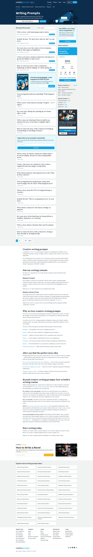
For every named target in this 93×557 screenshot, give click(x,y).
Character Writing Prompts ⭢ (24, 471)
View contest (67, 80)
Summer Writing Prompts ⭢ (44, 512)
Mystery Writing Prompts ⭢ (23, 499)
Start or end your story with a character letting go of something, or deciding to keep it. (35, 130)
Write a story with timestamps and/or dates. (33, 32)
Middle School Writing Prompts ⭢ (66, 494)
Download (51, 86)
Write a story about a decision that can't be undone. (35, 225)
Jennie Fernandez (62, 100)
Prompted (43, 77)
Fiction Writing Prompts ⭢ (64, 480)
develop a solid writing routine (41, 386)
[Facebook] (74, 547)
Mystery (25, 343)
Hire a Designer (19, 534)
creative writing (33, 252)
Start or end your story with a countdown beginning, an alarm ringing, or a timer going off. (34, 67)
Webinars (43, 538)
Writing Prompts (69, 533)
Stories (55, 2)
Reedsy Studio (56, 531)
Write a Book (56, 533)
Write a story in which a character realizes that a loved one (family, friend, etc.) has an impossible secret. (34, 155)
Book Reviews (68, 531)
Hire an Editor (19, 533)
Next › (30, 240)
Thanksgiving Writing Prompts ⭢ (24, 517)
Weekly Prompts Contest (27, 6)
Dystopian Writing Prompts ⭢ (65, 476)
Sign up (69, 2)
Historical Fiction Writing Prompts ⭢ (46, 490)
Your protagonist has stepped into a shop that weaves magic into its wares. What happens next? (35, 182)
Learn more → (25, 451)
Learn (59, 2)
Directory (18, 6)
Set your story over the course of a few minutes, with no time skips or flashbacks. (34, 49)
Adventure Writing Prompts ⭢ (45, 467)
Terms (20, 551)
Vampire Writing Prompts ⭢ (23, 523)
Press (29, 534)
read (69, 100)
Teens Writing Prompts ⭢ (64, 512)
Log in (75, 2)
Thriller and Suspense (29, 346)
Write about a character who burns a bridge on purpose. (34, 208)
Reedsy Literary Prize (40, 6)
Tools (64, 2)
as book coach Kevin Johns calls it (38, 406)
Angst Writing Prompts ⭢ (64, 467)
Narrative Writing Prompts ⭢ (44, 499)
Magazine (49, 6)
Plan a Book (55, 534)
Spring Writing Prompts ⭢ (23, 512)
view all (75, 85)
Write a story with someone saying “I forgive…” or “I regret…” (35, 104)
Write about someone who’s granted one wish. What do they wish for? (35, 174)
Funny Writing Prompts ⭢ (44, 485)
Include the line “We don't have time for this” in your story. (36, 40)
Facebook (71, 133)
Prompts (49, 2)
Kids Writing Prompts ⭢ (43, 494)
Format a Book (56, 536)
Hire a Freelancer (20, 531)
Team (29, 533)
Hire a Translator (20, 540)
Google (62, 133)
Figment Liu (61, 106)
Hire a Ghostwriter (20, 538)
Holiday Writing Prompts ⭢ (64, 490)
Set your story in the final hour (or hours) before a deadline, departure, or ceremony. (35, 217)
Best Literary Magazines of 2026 (31, 366)
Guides (42, 533)
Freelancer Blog (44, 540)
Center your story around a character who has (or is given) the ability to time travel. (35, 58)
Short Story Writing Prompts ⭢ (65, 508)
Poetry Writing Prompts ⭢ (44, 503)
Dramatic (25, 329)
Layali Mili (60, 102)
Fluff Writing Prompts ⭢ (22, 485)
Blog (42, 531)
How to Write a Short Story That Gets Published (36, 362)
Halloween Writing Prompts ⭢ (65, 485)
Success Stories (32, 538)
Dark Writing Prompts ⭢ (63, 471)
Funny (24, 332)
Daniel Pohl (60, 104)
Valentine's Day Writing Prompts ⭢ (66, 517)
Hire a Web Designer (20, 542)
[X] (68, 547)
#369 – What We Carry (63, 87)
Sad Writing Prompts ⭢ (22, 508)
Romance (25, 335)
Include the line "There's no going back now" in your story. (35, 200)
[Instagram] (70, 547)
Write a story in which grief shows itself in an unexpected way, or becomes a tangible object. (33, 121)
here (28, 288)
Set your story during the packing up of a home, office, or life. (34, 112)
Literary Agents (69, 534)
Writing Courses (44, 534)
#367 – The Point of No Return (65, 93)
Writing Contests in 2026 (30, 371)
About (29, 531)
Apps (32, 2)
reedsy (23, 2)
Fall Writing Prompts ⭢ (22, 480)
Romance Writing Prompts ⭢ (65, 503)
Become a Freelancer (33, 536)
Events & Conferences (46, 536)
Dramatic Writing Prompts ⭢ (44, 476)
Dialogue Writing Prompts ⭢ (23, 476)
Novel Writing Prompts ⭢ (22, 503)
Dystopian (25, 341)
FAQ (54, 6)
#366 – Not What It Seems (64, 95)
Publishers (67, 536)
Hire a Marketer (19, 536)
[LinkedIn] (72, 547)
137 (26, 240)
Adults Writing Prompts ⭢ (23, 467)
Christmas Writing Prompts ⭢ (44, 471)
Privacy (24, 551)
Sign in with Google (26, 21)
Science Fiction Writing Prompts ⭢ (46, 508)
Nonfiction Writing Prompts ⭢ (65, 499)
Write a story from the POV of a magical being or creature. (34, 191)
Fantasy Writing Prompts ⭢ (44, 480)
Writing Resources (57, 538)
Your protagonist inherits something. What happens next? (35, 95)
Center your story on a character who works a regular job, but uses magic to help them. (33, 165)
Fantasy (25, 338)
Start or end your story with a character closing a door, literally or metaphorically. (35, 233)
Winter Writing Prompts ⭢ (44, 523)
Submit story (52, 34)
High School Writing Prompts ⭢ (24, 490)
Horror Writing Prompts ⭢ (23, 494)
